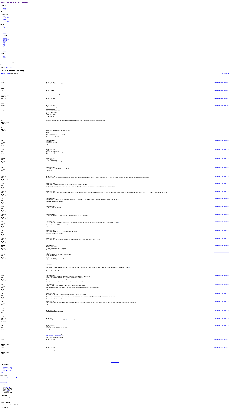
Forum (4, 28)
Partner (2, 65)
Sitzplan (4, 41)
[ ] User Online (6, 17)
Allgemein (3, 73)
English (4, 8)
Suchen (2, 60)
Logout (4, 19)
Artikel (4, 27)
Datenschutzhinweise (7, 46)
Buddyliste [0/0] (5, 402)
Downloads (5, 30)
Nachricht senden (226, 82)
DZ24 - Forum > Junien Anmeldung (15, 2)
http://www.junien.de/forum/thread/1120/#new (55, 335)
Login (4, 16)
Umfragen (5, 31)
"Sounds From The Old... (8, 370)
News (4, 26)
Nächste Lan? (7, 387)
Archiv (4, 48)
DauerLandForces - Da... (7, 368)
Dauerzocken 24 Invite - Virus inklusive (10, 377)
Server (4, 44)
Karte (4, 43)
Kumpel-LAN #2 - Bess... (8, 367)
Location (4, 42)
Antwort (215, 82)
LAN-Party (3, 35)
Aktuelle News (4, 364)
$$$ (3, 369)
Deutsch (4, 9)
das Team (4, 33)
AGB (4, 45)
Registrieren (5, 57)
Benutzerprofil (220, 82)
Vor (3, 80)
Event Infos (5, 38)
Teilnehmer (5, 40)
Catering (4, 49)
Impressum (5, 47)
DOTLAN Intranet (8, 67)
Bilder (4, 29)
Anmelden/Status (6, 39)
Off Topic (8, 73)
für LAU (7, 390)
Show (1, 412)
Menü (2, 24)
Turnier (4, 51)
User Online (4, 407)
